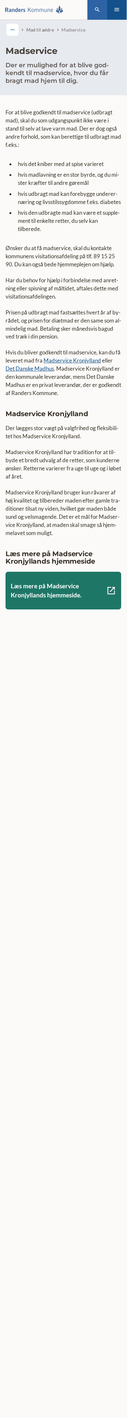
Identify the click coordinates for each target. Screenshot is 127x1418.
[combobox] (12, 30)
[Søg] (97, 10)
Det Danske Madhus (30, 368)
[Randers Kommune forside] (36, 9)
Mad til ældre (40, 29)
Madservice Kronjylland (72, 360)
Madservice (73, 29)
